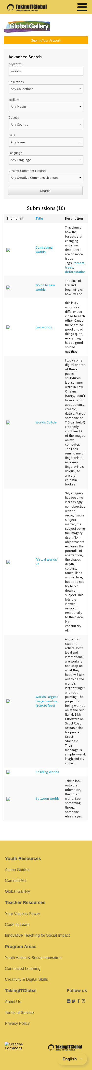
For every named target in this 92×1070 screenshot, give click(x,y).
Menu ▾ (72, 27)
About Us (13, 1002)
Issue (12, 135)
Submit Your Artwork (46, 40)
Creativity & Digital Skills (26, 979)
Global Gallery (27, 27)
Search (45, 190)
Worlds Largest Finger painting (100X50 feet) (47, 701)
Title (39, 218)
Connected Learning (22, 968)
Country (14, 117)
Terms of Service (19, 1012)
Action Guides (17, 870)
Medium (14, 100)
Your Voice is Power (22, 914)
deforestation (75, 272)
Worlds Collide (46, 422)
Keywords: (15, 64)
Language (15, 153)
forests (78, 263)
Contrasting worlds (44, 249)
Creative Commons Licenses (27, 171)
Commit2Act (15, 880)
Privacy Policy (17, 1023)
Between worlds (48, 798)
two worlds (44, 327)
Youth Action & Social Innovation (33, 958)
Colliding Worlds (47, 772)
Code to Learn (17, 924)
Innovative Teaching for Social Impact (37, 935)
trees (69, 267)
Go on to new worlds (45, 287)
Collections (16, 82)
